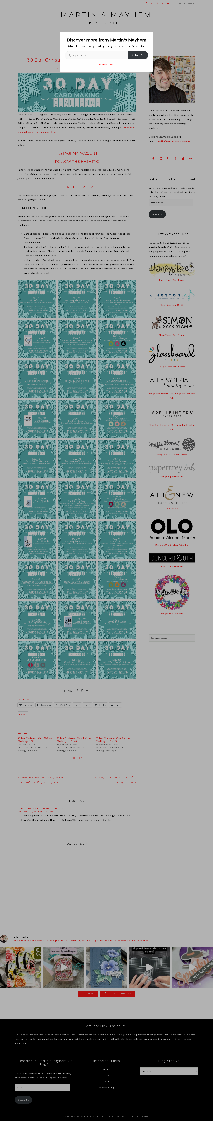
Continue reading (106, 64)
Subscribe (138, 55)
